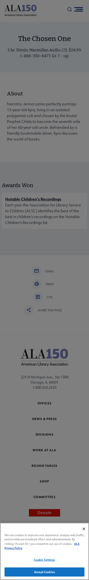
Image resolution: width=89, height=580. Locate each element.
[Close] (84, 529)
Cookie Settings (44, 560)
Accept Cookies (44, 572)
